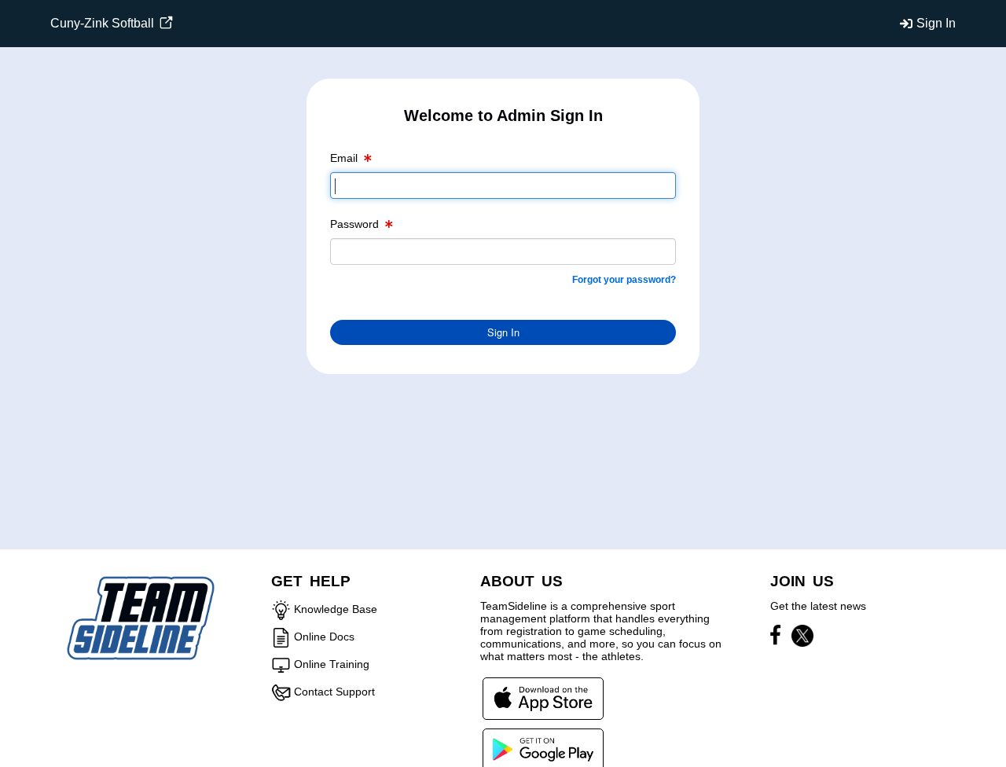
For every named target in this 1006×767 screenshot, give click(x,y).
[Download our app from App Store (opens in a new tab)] (543, 698)
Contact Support (334, 691)
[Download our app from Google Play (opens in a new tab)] (543, 749)
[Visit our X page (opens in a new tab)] (802, 638)
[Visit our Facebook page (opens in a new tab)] (779, 638)
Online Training (331, 664)
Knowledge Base (335, 609)
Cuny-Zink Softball (103, 23)
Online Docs (324, 636)
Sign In (936, 23)
